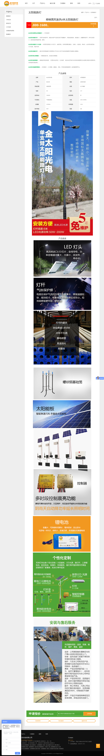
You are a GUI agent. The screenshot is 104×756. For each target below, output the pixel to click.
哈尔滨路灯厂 (33, 744)
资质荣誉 (38, 720)
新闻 (71, 3)
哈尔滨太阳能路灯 (24, 744)
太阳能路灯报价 (24, 746)
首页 (26, 3)
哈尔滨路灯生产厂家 (51, 744)
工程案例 (62, 3)
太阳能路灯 (40, 744)
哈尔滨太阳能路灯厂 (40, 746)
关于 (33, 3)
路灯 (44, 744)
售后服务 (61, 720)
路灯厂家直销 (50, 748)
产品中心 (42, 3)
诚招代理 (84, 720)
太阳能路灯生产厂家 (55, 746)
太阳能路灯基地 (34, 748)
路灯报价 (56, 748)
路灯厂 (58, 744)
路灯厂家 (47, 746)
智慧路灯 (61, 748)
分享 (89, 3)
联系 (79, 3)
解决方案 (52, 3)
